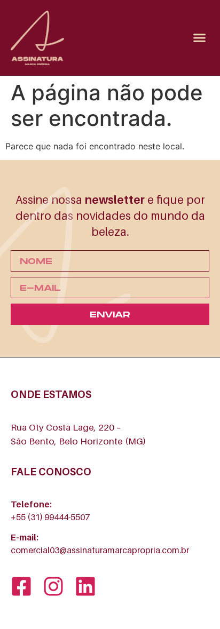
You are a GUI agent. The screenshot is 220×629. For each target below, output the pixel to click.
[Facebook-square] (21, 586)
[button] (200, 38)
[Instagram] (53, 586)
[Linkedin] (85, 586)
